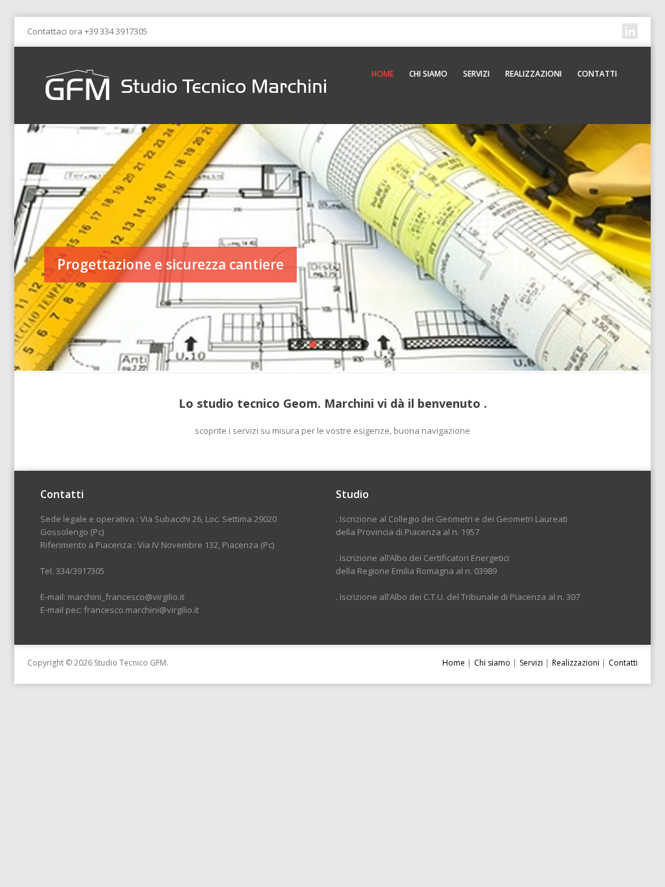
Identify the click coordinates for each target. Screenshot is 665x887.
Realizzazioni (533, 73)
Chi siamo (428, 73)
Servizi (476, 73)
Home (382, 73)
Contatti (597, 73)
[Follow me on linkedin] (630, 31)
